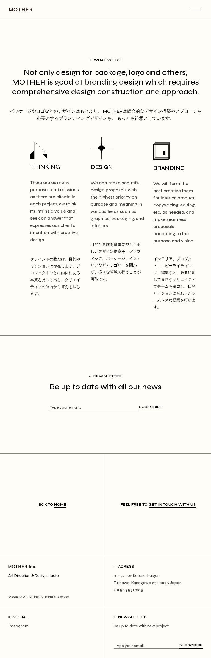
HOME (60, 504)
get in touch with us (172, 504)
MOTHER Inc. (29, 597)
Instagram (18, 626)
